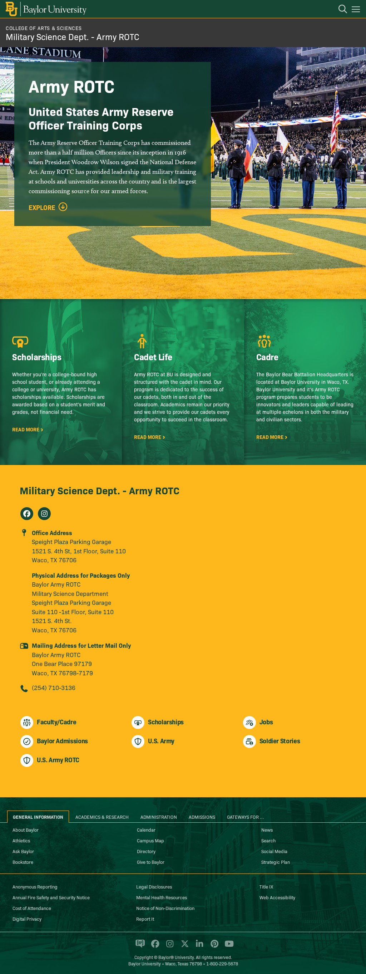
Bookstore (23, 861)
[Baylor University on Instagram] (168, 947)
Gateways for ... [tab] (245, 816)
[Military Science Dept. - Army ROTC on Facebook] (27, 513)
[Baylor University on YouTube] (227, 947)
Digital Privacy (27, 918)
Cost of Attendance (32, 908)
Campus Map (150, 840)
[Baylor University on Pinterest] (213, 947)
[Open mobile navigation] (357, 10)
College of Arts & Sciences (43, 27)
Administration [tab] (158, 816)
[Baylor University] (45, 9)
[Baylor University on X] (183, 947)
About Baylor (26, 829)
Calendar (146, 829)
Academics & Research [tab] (102, 816)
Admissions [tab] (202, 816)
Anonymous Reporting (35, 886)
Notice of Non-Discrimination (165, 908)
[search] (339, 10)
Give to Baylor (150, 861)
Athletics (21, 840)
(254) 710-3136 (53, 687)
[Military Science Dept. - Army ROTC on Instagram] (44, 513)
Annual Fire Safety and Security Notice (51, 897)
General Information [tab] (38, 816)
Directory (146, 851)
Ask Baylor (23, 851)
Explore (42, 207)
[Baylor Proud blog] (139, 947)
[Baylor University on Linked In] (198, 947)
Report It (145, 918)
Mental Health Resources (161, 897)
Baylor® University (176, 957)
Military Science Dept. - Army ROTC (72, 36)
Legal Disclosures (154, 886)
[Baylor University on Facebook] (154, 947)
